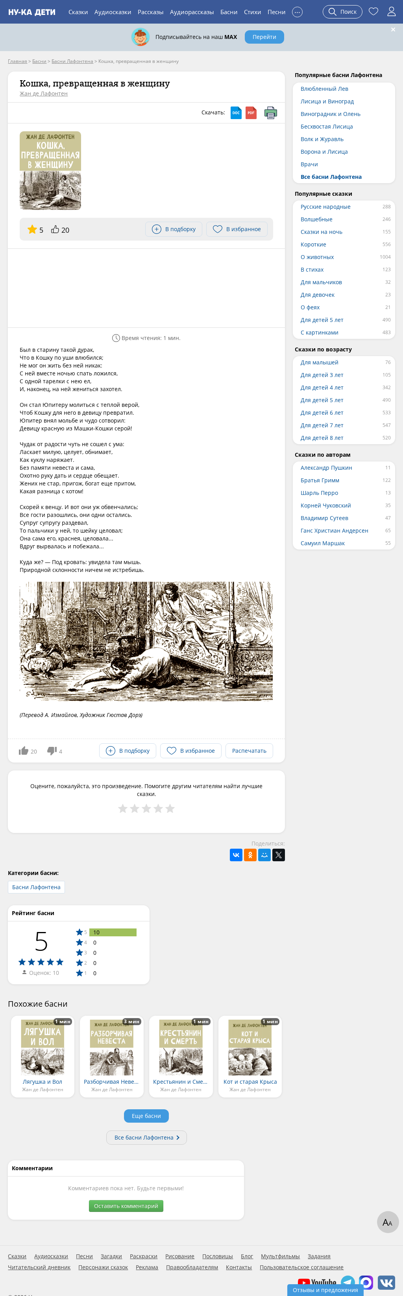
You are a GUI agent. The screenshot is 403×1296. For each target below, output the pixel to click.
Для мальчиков (321, 282)
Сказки (78, 12)
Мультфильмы (280, 1256)
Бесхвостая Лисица (327, 126)
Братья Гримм (320, 480)
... (297, 11)
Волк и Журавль (322, 139)
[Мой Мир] (264, 855)
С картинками (319, 332)
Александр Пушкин (326, 467)
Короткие (313, 244)
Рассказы (151, 12)
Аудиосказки (112, 12)
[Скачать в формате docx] (236, 113)
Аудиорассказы (192, 12)
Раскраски (143, 1256)
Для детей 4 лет (322, 387)
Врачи (309, 164)
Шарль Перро (319, 492)
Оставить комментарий (126, 1206)
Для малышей (319, 362)
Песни (277, 12)
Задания (319, 1256)
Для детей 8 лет (322, 437)
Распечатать (249, 750)
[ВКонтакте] (236, 855)
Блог (247, 1256)
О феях (310, 307)
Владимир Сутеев (324, 518)
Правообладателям (192, 1267)
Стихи (252, 12)
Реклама (147, 1267)
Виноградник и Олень (330, 114)
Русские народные (326, 206)
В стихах (312, 269)
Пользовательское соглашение (302, 1267)
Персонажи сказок (103, 1267)
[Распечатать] (270, 113)
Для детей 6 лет (322, 412)
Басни (229, 12)
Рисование (179, 1256)
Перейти (264, 36)
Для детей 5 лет (322, 320)
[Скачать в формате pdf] (251, 113)
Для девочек (318, 294)
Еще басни (146, 1116)
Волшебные (317, 219)
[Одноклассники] (250, 855)
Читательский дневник (39, 1267)
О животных (317, 257)
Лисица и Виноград (327, 101)
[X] (278, 855)
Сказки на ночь (321, 231)
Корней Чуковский (326, 505)
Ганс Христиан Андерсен (334, 530)
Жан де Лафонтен (44, 93)
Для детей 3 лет (322, 375)
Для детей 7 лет (322, 425)
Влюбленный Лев (324, 88)
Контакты (239, 1267)
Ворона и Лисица (324, 151)
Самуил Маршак (323, 543)
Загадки (111, 1256)
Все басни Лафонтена (144, 1137)
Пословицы (217, 1256)
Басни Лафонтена (36, 887)
